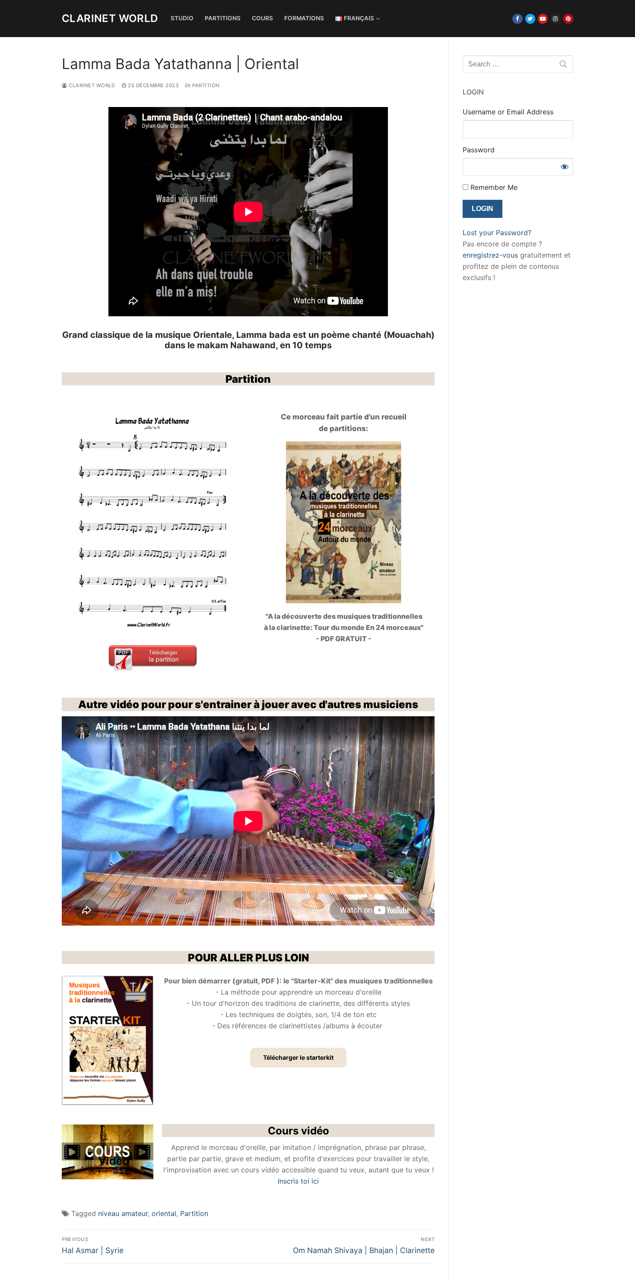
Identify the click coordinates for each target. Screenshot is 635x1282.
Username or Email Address (508, 111)
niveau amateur (123, 1213)
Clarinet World (110, 18)
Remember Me (493, 187)
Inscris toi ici (298, 1181)
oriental (164, 1213)
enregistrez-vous (490, 255)
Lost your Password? (497, 232)
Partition (205, 85)
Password (479, 149)
